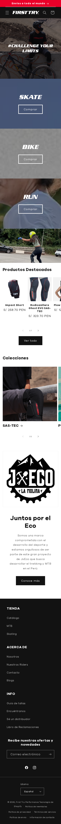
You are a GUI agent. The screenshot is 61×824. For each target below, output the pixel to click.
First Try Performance (27, 802)
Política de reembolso (36, 806)
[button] (7, 12)
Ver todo (30, 340)
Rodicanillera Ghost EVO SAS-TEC (40, 308)
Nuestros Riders (17, 664)
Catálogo (13, 617)
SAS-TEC (11, 425)
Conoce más (30, 580)
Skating (12, 633)
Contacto (13, 672)
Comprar (30, 109)
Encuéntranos (16, 711)
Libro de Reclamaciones (23, 727)
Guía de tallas (16, 703)
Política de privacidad (19, 812)
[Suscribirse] (50, 754)
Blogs (10, 680)
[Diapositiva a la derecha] (38, 330)
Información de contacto (42, 817)
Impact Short (14, 305)
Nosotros (13, 656)
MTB (10, 625)
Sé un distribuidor (18, 719)
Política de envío (18, 817)
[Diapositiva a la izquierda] (23, 330)
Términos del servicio (45, 812)
